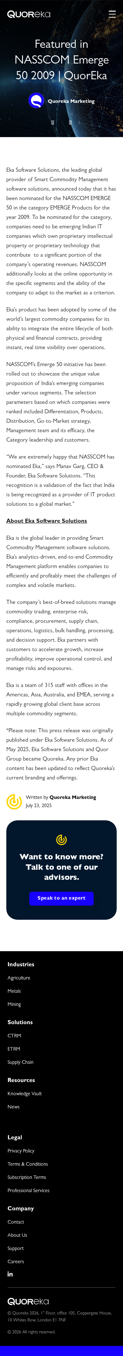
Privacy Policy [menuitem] (21, 1151)
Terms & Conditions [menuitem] (28, 1164)
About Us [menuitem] (17, 1235)
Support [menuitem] (16, 1249)
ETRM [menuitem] (14, 1049)
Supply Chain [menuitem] (20, 1062)
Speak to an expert (61, 898)
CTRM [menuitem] (14, 1036)
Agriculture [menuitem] (19, 978)
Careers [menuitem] (16, 1262)
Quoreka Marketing (71, 101)
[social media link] (10, 1274)
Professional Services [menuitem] (29, 1191)
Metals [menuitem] (14, 991)
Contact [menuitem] (16, 1222)
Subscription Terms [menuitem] (27, 1177)
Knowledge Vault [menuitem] (25, 1094)
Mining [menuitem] (14, 1004)
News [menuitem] (14, 1107)
